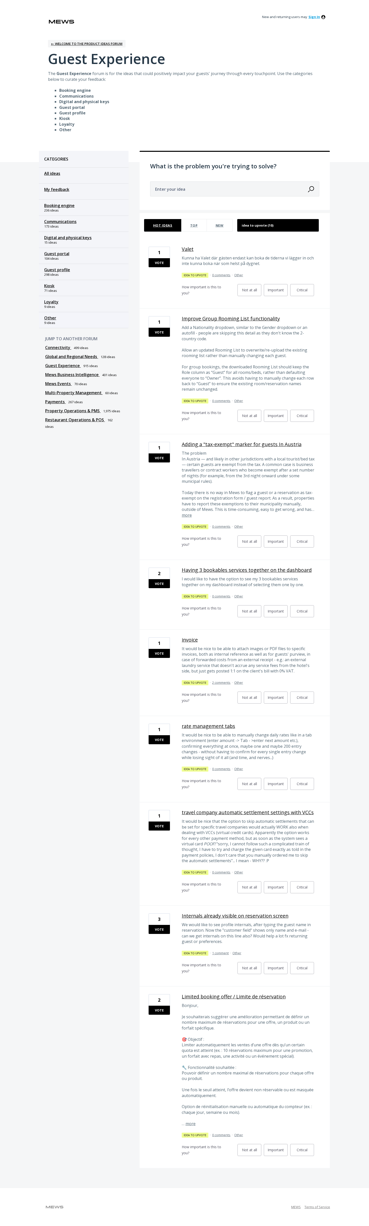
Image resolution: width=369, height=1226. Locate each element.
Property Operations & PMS (73, 411)
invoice (190, 639)
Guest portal (56, 253)
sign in (314, 17)
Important (278, 292)
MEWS (296, 1207)
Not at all (251, 292)
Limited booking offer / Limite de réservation (234, 996)
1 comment (220, 953)
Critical (305, 292)
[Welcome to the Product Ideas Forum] (61, 21)
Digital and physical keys (68, 237)
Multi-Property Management (74, 392)
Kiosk (49, 286)
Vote (159, 262)
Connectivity (58, 347)
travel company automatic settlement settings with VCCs (248, 812)
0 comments (221, 275)
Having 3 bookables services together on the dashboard (247, 570)
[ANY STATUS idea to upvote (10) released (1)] (278, 225)
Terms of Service (317, 1207)
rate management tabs (208, 726)
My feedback (56, 189)
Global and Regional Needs (71, 356)
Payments (55, 401)
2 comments (221, 682)
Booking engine (59, 205)
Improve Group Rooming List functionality (231, 318)
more (187, 515)
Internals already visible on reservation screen (235, 915)
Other (50, 318)
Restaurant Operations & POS (75, 420)
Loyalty (51, 302)
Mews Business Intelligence (72, 374)
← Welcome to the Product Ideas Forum (86, 43)
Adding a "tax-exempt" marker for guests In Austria (241, 444)
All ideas (52, 173)
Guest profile (57, 270)
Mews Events (58, 383)
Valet (188, 249)
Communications (60, 221)
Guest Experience (63, 365)
